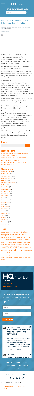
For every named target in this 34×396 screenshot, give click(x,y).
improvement (12, 247)
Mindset (7, 253)
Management (5, 202)
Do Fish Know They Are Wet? (10, 160)
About (25, 362)
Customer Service (6, 178)
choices (10, 234)
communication (8, 237)
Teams (3, 219)
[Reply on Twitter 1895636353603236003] (8, 349)
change (4, 235)
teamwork (22, 257)
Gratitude (4, 185)
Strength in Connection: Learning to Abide (14, 153)
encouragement (23, 240)
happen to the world (24, 244)
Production (4, 209)
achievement (11, 232)
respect (23, 255)
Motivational (5, 206)
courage (27, 237)
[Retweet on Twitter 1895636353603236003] (11, 349)
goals (19, 242)
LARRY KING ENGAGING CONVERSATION (14, 158)
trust (3, 259)
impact (3, 247)
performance (25, 253)
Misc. (2, 204)
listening (30, 250)
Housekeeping (6, 189)
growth (23, 242)
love (2, 253)
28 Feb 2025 (25, 355)
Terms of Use (20, 386)
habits (28, 242)
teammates (13, 257)
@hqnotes (17, 327)
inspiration (27, 247)
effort (14, 240)
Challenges (25, 232)
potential (3, 255)
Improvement (5, 191)
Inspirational (5, 193)
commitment (20, 234)
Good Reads (11, 365)
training (29, 257)
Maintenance (5, 200)
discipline (8, 240)
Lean (2, 198)
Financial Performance (8, 182)
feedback (10, 242)
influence (22, 247)
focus (14, 242)
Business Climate (6, 171)
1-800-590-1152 (8, 284)
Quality (3, 211)
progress (9, 255)
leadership (17, 250)
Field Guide (23, 365)
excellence (4, 242)
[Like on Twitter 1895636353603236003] (15, 349)
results (28, 255)
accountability (4, 232)
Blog (18, 362)
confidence (21, 237)
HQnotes (10, 327)
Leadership (8, 28)
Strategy (3, 217)
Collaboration (5, 174)
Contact (17, 368)
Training (3, 224)
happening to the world (8, 244)
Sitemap (9, 362)
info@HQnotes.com (10, 286)
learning (26, 250)
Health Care (5, 187)
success (4, 257)
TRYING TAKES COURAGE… (9, 156)
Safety (3, 215)
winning (7, 259)
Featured (4, 180)
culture (2, 239)
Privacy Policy (7, 386)
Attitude (17, 232)
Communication (6, 176)
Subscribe (8, 319)
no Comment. (5, 31)
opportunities (15, 253)
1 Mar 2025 (24, 327)
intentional (5, 250)
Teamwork (4, 222)
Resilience (4, 213)
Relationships (16, 255)
